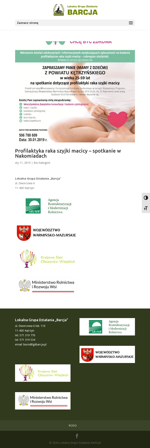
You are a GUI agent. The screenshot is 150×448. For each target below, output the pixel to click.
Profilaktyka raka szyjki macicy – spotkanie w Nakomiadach (68, 153)
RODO (73, 425)
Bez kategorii (42, 163)
